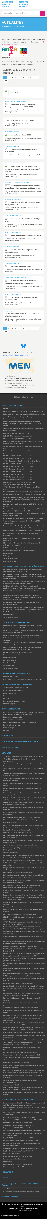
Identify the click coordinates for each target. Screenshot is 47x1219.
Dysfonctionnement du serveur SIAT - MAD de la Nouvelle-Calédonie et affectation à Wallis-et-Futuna (22, 648)
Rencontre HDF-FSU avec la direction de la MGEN (19, 915)
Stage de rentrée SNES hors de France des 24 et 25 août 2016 (23, 1120)
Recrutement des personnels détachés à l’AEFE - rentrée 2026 (23, 531)
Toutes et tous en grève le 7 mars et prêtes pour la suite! (21, 1055)
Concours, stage (8, 728)
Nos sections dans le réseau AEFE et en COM (17, 1164)
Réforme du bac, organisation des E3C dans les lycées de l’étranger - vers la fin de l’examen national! (21, 886)
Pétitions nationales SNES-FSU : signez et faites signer (21, 820)
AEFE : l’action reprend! (11, 853)
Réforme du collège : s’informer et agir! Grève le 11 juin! (21, 817)
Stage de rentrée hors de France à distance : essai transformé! (23, 1148)
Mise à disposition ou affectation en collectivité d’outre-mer (22, 679)
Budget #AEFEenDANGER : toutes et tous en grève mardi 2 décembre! (22, 539)
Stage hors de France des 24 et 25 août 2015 (17, 1123)
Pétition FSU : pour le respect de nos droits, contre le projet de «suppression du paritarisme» (23, 882)
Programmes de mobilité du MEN (14, 701)
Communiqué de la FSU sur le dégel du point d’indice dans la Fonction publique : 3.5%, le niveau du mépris (23, 1029)
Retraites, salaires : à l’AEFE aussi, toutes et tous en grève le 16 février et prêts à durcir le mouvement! (22, 994)
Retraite (6, 730)
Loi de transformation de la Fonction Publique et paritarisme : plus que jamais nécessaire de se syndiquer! (23, 713)
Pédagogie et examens (10, 556)
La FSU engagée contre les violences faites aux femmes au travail (24, 976)
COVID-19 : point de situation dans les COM (17, 652)
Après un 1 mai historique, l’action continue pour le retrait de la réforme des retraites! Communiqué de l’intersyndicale (23, 1071)
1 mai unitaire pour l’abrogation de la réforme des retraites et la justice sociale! (23, 765)
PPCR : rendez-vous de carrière (13, 720)
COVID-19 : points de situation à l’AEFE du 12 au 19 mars (21, 461)
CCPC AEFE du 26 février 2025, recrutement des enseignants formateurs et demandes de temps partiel (23, 1089)
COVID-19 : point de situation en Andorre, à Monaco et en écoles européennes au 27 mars (22, 923)
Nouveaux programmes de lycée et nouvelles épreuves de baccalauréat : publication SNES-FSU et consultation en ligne (23, 928)
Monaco (6, 696)
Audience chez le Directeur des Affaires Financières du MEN (22, 635)
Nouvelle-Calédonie (9, 658)
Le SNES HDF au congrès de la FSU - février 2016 (19, 1117)
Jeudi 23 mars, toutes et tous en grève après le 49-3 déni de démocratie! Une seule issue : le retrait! (22, 1044)
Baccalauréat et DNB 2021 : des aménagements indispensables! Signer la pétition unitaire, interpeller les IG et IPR (23, 955)
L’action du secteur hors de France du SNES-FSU (19, 1151)
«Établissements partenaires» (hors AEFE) (17, 688)
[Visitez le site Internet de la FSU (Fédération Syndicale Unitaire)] (24, 1209)
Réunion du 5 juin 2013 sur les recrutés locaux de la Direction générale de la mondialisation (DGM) (23, 571)
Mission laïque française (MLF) (13, 691)
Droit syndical (7, 1162)
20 (6, 81)
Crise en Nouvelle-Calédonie (12, 1085)
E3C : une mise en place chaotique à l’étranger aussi (20, 946)
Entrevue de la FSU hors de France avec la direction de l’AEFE (23, 518)
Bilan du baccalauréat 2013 (12, 823)
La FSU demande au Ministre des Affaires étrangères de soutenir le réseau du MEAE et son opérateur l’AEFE (24, 582)
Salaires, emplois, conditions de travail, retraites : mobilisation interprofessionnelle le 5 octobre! (23, 804)
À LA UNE (6, 1189)
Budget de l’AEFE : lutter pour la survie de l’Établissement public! (24, 414)
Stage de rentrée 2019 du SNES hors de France (18, 1125)
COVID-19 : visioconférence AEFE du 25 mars (18, 464)
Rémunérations (8, 553)
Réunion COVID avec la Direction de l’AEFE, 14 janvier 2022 (22, 492)
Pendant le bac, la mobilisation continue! (16, 1063)
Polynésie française (9, 660)
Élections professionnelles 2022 (13, 1167)
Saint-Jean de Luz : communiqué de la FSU (17, 833)
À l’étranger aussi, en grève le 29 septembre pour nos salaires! (23, 1032)
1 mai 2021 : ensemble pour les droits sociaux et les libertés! (23, 756)
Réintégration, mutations (11, 725)
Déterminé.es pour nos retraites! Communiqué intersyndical (23, 1040)
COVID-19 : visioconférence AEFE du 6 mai (17, 409)
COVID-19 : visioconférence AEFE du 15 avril (17, 472)
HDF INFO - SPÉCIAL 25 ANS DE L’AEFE (16, 434)
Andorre (6, 699)
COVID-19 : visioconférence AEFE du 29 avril (17, 459)
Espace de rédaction (25, 1211)
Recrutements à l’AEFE (10, 677)
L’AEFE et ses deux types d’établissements (17, 548)
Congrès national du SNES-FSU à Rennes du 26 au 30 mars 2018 (24, 1131)
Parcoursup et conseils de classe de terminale (17, 873)
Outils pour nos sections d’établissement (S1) (18, 1156)
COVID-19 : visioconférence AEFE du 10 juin (17, 477)
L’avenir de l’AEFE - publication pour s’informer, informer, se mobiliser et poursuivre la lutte (23, 442)
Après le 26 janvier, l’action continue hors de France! (20, 845)
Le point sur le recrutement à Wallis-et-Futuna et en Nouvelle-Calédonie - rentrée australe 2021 (23, 627)
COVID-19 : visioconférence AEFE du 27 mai (17, 456)
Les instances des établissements (14, 1159)
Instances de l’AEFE (9, 561)
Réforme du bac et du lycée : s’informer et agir (18, 878)
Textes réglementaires (10, 559)
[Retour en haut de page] (42, 1214)
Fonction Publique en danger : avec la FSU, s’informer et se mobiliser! (22, 911)
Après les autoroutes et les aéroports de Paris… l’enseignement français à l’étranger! (23, 430)
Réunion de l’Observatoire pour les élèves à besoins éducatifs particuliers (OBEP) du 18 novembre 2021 (23, 510)
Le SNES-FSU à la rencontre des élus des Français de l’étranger (23, 855)
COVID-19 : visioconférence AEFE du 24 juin (17, 480)
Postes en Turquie (9, 704)
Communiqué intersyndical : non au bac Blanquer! (19, 983)
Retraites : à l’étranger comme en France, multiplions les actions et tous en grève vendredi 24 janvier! (24, 942)
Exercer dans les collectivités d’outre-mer (16, 655)
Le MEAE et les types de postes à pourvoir (16, 612)
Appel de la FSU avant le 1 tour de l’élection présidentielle (22, 1015)
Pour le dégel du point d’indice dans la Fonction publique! (22, 973)
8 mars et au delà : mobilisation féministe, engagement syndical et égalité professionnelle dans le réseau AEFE (24, 1104)
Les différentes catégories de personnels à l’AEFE (19, 551)
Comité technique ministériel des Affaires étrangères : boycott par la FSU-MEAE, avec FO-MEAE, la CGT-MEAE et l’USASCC (23, 608)
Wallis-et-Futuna (8, 666)
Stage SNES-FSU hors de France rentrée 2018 (18, 1138)
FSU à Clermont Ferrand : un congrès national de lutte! (21, 1141)
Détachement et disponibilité (12, 717)
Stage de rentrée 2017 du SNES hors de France (18, 1128)
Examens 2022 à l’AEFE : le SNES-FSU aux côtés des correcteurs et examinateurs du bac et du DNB (23, 1024)
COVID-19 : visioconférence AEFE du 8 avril (17, 469)
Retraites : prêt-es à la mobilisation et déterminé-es (20, 1052)
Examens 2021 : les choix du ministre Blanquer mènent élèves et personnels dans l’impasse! (24, 960)
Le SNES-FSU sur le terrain (11, 1154)
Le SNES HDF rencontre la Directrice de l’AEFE (18, 436)
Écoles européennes (9, 693)
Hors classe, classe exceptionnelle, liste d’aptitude (19, 722)
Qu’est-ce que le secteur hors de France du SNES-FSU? (21, 1192)
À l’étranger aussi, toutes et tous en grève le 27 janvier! (21, 1008)
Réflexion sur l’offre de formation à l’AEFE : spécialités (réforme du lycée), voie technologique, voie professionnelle (24, 799)
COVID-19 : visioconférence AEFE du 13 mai (17, 474)
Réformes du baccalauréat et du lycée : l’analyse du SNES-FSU (23, 875)
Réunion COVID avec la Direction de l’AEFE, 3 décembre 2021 (23, 412)
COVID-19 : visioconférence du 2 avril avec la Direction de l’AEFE (24, 495)
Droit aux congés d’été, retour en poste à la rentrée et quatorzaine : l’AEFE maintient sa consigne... (20, 483)
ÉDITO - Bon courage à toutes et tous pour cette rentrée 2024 (23, 825)
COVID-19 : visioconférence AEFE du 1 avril (18, 466)
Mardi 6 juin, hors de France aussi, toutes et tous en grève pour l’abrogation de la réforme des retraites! (23, 829)
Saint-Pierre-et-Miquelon (11, 663)
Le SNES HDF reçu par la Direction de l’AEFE (17, 439)
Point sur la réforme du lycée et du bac (15, 907)
